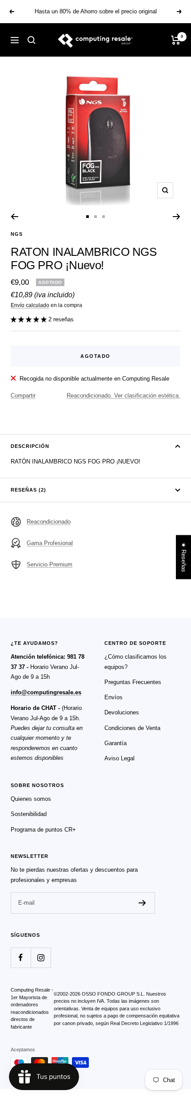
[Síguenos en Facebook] (21, 957)
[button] (29, 319)
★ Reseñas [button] (183, 557)
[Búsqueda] (32, 40)
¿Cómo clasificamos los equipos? (135, 661)
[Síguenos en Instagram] (41, 957)
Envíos (113, 697)
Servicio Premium (49, 564)
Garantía (115, 743)
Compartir (23, 395)
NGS (17, 234)
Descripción (30, 446)
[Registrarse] (142, 903)
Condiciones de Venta (132, 728)
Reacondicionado (49, 521)
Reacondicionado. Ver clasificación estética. (123, 395)
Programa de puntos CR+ (43, 829)
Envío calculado (30, 305)
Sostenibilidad (29, 814)
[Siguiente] (176, 216)
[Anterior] (14, 216)
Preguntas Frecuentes (132, 682)
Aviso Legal (119, 758)
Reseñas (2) (28, 489)
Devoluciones (121, 712)
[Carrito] (175, 40)
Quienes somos (31, 799)
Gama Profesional (50, 543)
